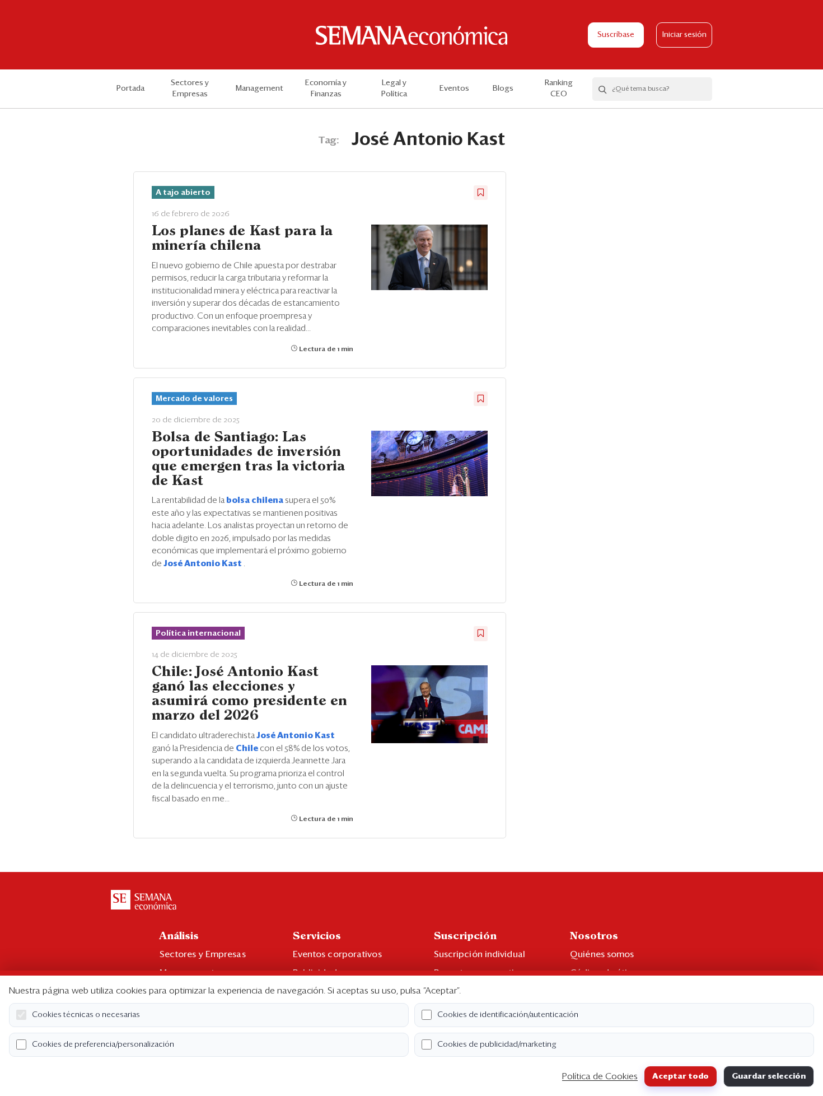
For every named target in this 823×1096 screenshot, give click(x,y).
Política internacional (198, 633)
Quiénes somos (602, 954)
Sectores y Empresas (190, 88)
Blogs (503, 88)
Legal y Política (394, 88)
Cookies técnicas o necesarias (86, 1015)
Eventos (454, 88)
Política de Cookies (600, 1076)
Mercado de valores (194, 399)
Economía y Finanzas (326, 88)
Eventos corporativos (337, 954)
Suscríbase (615, 35)
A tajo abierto (183, 193)
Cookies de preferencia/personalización (103, 1044)
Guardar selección (769, 1076)
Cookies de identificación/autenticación (507, 1015)
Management (259, 88)
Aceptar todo (680, 1076)
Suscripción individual (479, 954)
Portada (130, 88)
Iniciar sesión (684, 35)
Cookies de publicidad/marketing (497, 1044)
